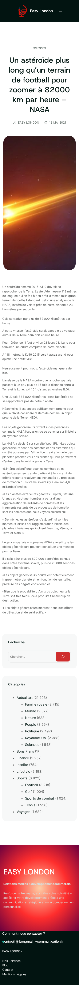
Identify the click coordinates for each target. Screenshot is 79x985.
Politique (32, 731)
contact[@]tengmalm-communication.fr (33, 941)
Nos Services (11, 961)
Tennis (30, 805)
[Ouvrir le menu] (60, 10)
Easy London (41, 10)
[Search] (63, 656)
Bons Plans (25, 751)
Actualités (24, 697)
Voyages (23, 812)
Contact (7, 969)
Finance (23, 758)
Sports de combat (39, 798)
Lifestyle (23, 771)
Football (31, 785)
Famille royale (36, 704)
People (30, 724)
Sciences (39, 48)
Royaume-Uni (36, 738)
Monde (30, 711)
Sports (22, 778)
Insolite (22, 765)
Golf (28, 791)
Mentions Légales (14, 974)
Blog (5, 965)
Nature (30, 718)
